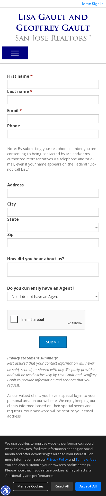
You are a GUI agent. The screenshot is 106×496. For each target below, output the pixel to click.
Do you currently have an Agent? (40, 288)
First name (20, 76)
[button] (5, 490)
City (11, 204)
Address (15, 184)
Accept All (88, 486)
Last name (19, 91)
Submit (53, 342)
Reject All (62, 486)
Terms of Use (86, 459)
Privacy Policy (57, 459)
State (13, 219)
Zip (10, 234)
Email (14, 110)
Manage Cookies (30, 486)
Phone (13, 125)
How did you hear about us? (35, 258)
